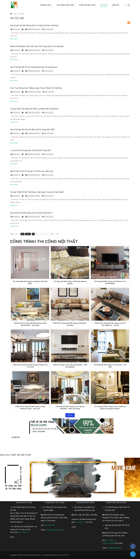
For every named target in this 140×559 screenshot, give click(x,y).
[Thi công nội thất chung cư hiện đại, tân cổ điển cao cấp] (14, 5)
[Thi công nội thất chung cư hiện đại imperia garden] (70, 262)
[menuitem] (46, 5)
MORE (70, 415)
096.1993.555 (49, 525)
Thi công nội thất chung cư (33, 555)
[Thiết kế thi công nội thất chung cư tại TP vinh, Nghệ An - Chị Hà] (110, 304)
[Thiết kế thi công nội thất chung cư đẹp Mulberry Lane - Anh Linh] (30, 387)
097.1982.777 (23, 532)
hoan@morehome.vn (114, 548)
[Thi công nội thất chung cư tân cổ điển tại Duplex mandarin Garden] (110, 387)
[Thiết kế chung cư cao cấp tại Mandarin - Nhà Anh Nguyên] (70, 345)
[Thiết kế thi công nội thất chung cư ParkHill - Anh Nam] (70, 304)
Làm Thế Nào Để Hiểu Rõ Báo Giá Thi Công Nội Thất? (32, 129)
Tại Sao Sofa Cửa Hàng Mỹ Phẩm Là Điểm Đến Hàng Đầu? (34, 109)
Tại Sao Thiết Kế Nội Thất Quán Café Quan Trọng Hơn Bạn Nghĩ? (37, 192)
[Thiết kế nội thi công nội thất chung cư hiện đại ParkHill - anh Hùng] (30, 304)
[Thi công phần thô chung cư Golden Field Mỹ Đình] (30, 262)
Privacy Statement (50, 555)
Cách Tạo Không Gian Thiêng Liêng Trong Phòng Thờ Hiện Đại (36, 88)
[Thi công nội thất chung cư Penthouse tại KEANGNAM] (110, 262)
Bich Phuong (16, 29)
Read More (14, 39)
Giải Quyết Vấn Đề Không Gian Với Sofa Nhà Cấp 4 (31, 213)
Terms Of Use (64, 555)
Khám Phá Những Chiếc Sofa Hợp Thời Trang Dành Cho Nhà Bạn (37, 46)
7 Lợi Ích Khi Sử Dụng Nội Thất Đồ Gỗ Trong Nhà (30, 150)
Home (14, 14)
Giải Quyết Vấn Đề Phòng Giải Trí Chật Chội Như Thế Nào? (34, 25)
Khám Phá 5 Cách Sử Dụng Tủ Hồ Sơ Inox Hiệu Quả (31, 171)
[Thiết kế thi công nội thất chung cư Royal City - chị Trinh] (30, 345)
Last (57, 234)
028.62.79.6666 (109, 543)
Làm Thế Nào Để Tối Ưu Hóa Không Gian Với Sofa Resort (33, 67)
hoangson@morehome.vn (55, 530)
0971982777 (81, 522)
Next (52, 234)
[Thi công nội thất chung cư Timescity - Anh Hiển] (110, 345)
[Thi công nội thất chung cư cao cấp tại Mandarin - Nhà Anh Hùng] (70, 387)
